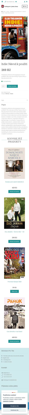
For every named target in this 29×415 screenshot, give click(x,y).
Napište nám (6, 358)
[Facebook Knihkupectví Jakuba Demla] (2, 1)
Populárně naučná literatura (16, 11)
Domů (4, 11)
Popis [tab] (2, 100)
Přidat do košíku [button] (14, 191)
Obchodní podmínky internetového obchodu (13, 356)
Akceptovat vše (14, 406)
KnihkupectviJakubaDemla (10, 380)
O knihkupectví (6, 359)
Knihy (8, 11)
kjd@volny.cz (7, 372)
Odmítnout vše (14, 410)
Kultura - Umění (9, 93)
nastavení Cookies (8, 401)
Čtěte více (14, 291)
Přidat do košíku (12, 86)
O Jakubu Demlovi (7, 361)
